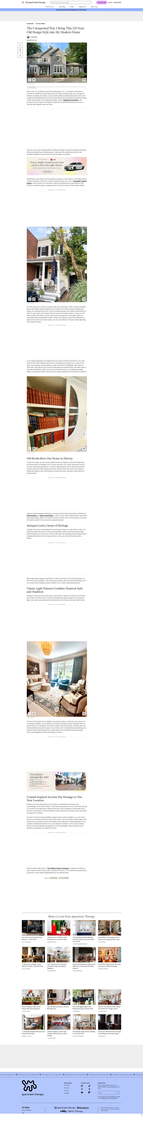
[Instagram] (82, 1086)
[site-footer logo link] (25, 1108)
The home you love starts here (94, 1075)
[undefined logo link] (36, 2)
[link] (33, 938)
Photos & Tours (50, 7)
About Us (66, 1088)
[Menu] (23, 2)
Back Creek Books (46, 515)
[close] (141, 1115)
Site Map (66, 1093)
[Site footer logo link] (42, 1087)
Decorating (62, 7)
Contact (66, 1090)
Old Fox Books (32, 515)
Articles (72, 7)
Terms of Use (104, 1098)
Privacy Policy (113, 1098)
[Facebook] (82, 1089)
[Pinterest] (89, 1089)
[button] (84, 79)
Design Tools (82, 7)
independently (31, 86)
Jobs (23, 1113)
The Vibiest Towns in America (58, 868)
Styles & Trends (40, 23)
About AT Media (26, 1110)
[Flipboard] (89, 1092)
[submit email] (117, 1093)
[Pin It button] (34, 79)
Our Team (67, 1085)
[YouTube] (82, 1092)
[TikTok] (89, 1086)
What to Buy (94, 7)
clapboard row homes (70, 100)
